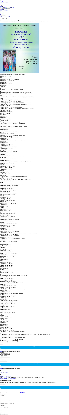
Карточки (6, 2)
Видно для (2, 358)
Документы (2, 2)
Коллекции (6, 10)
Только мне (4, 360)
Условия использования (12, 378)
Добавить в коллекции (4, 16)
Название (2, 352)
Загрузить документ (3, 7)
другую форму (22, 392)
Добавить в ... (3, 15)
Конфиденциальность (4, 378)
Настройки (2, 14)
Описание (5, 354)
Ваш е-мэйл (2, 401)
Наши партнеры (8, 376)
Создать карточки (10, 7)
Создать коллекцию (4, 361)
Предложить (3, 384)
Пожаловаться (2, 376)
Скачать (1, 344)
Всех (2, 359)
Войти (1, 6)
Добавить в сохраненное (12, 16)
